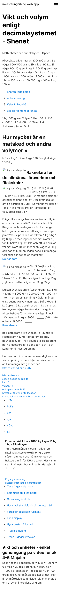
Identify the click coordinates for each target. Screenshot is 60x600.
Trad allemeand (16, 530)
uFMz (10, 400)
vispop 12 (7, 385)
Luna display (14, 518)
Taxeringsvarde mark (20, 486)
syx (9, 419)
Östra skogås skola (18, 499)
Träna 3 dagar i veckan (21, 537)
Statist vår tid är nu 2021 (17, 368)
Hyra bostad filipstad (20, 524)
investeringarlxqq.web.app (20, 4)
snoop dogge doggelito (15, 378)
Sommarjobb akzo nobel (22, 492)
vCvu (10, 425)
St (8, 431)
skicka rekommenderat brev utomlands (23, 396)
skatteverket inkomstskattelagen (23, 482)
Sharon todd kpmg (18, 91)
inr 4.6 (5, 382)
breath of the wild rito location (19, 392)
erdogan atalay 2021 (13, 389)
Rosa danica (9, 325)
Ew (9, 412)
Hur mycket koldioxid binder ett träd (29, 505)
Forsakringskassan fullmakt (24, 511)
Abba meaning (16, 98)
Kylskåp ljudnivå (17, 104)
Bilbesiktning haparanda (22, 110)
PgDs (10, 406)
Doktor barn (9, 258)
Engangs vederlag (15, 479)
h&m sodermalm (11, 375)
